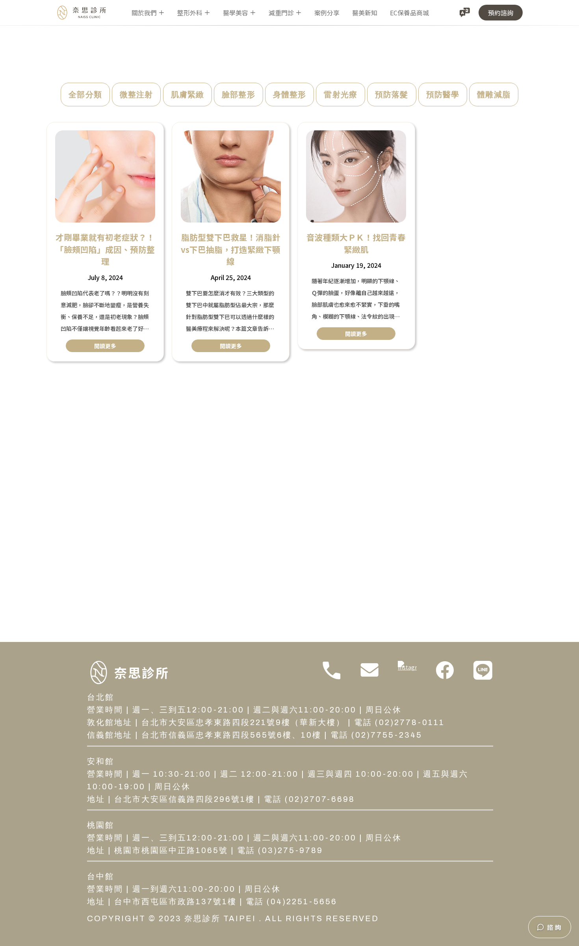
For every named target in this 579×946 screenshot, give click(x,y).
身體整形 (289, 94)
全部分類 (85, 94)
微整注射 (136, 94)
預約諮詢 (500, 12)
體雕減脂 (493, 94)
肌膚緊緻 (187, 94)
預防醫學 (443, 94)
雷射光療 (340, 94)
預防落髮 (391, 94)
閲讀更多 (105, 346)
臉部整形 (238, 94)
